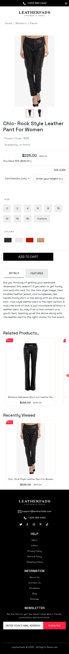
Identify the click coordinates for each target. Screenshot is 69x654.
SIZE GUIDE (60, 170)
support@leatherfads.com (36, 511)
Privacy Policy (34, 551)
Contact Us (34, 582)
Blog (34, 593)
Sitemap (34, 599)
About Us (35, 577)
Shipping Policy (34, 561)
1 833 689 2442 (37, 3)
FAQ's (34, 540)
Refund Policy (34, 556)
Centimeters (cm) (16, 178)
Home (8, 23)
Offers (34, 545)
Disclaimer (34, 588)
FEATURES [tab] (36, 273)
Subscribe (54, 625)
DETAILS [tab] (14, 273)
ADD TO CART (28, 257)
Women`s (21, 23)
